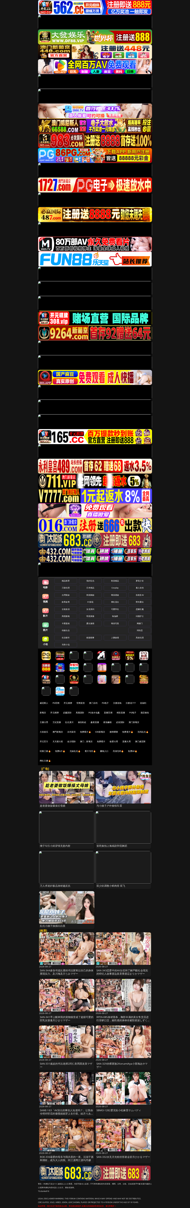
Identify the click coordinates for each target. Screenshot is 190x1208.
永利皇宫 (71, 731)
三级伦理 (66, 587)
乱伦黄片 (69, 722)
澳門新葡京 (58, 731)
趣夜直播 (95, 722)
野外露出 (140, 602)
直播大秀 (126, 741)
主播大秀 (44, 722)
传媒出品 (66, 630)
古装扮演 (66, 609)
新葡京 (43, 712)
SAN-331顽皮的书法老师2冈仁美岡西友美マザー (66, 1065)
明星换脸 (90, 616)
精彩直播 (121, 712)
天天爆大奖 (58, 741)
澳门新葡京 (134, 722)
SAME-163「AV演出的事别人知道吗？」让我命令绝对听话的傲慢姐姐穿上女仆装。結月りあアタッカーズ (67, 1113)
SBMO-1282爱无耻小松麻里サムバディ (118, 1110)
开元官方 (44, 741)
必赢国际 (67, 712)
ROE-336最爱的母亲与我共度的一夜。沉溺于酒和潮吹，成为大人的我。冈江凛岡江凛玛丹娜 (67, 1158)
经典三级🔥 (45, 751)
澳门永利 (93, 703)
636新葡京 (100, 731)
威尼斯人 (44, 703)
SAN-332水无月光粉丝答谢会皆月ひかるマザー (123, 1157)
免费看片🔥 (85, 731)
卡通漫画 (66, 623)
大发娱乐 (44, 731)
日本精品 (90, 587)
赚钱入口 (104, 751)
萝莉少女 (140, 580)
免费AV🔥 (132, 751)
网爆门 (140, 623)
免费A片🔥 (60, 751)
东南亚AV (140, 595)
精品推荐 (66, 580)
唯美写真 (115, 623)
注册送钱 (117, 703)
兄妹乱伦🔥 (75, 751)
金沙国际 (71, 741)
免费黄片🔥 (127, 731)
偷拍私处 (82, 722)
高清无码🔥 (118, 751)
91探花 (90, 602)
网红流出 (115, 602)
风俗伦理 (140, 637)
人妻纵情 (115, 637)
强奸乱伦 (90, 580)
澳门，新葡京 (86, 741)
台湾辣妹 (66, 595)
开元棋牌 (68, 703)
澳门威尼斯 (140, 741)
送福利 (143, 703)
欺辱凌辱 (66, 602)
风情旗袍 (66, 616)
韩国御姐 (90, 595)
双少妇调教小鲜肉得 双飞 (110, 885)
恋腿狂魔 (140, 609)
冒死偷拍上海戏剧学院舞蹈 (111, 845)
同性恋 (140, 630)
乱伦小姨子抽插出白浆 (52, 926)
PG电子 (105, 703)
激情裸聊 (114, 731)
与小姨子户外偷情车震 (109, 805)
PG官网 (56, 703)
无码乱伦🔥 (142, 731)
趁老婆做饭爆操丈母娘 (52, 805)
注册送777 (131, 703)
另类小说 (66, 644)
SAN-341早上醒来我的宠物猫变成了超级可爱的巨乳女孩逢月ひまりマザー (67, 1018)
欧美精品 (115, 580)
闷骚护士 (140, 616)
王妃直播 (57, 722)
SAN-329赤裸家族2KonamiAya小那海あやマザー (122, 1065)
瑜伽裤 (115, 616)
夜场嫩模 (107, 722)
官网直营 (80, 703)
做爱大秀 (114, 741)
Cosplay (115, 587)
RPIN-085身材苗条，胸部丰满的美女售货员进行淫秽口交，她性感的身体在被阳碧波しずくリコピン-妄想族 (123, 1020)
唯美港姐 (115, 595)
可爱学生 (115, 609)
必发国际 (120, 722)
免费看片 (101, 741)
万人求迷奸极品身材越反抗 (55, 885)
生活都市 (66, 637)
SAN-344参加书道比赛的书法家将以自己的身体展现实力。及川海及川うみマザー (67, 972)
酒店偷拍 (145, 712)
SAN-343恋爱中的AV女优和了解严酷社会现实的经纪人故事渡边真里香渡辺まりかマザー (122, 972)
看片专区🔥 (90, 751)
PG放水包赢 (94, 712)
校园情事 (90, 637)
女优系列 (90, 609)
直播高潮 (108, 712)
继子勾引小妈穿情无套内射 (55, 845)
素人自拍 (140, 587)
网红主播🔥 (45, 760)
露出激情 (90, 623)
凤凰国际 (80, 712)
